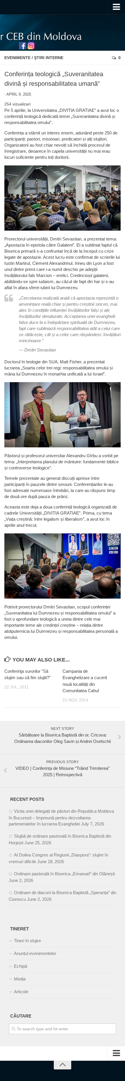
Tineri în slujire (27, 940)
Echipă (20, 966)
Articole (21, 991)
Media (20, 978)
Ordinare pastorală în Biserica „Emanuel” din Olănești (64, 873)
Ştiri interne (48, 57)
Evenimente (17, 57)
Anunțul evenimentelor (35, 953)
